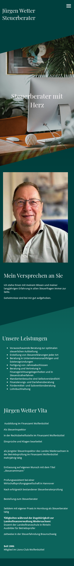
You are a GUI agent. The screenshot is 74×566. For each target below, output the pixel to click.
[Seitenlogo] (19, 29)
